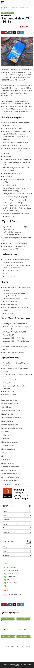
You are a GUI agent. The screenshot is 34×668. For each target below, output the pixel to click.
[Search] (31, 2)
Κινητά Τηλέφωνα (11, 7)
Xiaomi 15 (5, 629)
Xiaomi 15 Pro (21, 629)
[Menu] (2, 2)
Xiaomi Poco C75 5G (23, 647)
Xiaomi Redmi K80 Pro (9, 647)
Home (3, 7)
